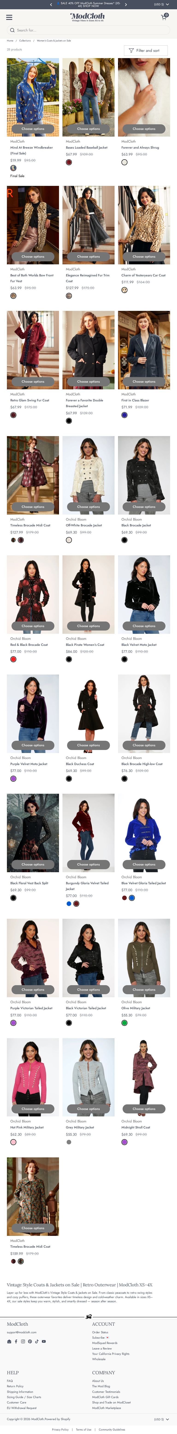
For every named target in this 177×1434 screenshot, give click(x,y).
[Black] (124, 540)
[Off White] (69, 540)
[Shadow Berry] (69, 162)
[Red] (13, 659)
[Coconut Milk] (124, 162)
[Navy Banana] (13, 168)
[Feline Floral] (13, 540)
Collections (25, 40)
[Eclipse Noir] (69, 421)
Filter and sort (147, 50)
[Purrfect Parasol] (21, 540)
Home (10, 40)
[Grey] (69, 1142)
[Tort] (13, 296)
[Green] (124, 1023)
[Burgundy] (76, 904)
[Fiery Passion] (13, 415)
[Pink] (13, 1142)
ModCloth (37, 1419)
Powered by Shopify (57, 1419)
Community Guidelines (112, 1430)
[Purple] (13, 779)
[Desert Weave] (69, 296)
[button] (165, 17)
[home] (87, 17)
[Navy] (124, 415)
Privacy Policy (60, 1430)
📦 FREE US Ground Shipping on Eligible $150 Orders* (88, 4)
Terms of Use (83, 1430)
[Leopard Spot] (124, 290)
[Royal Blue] (69, 904)
